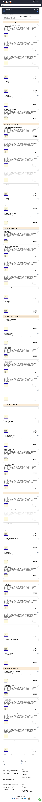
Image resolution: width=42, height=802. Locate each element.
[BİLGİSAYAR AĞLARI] (6, 534)
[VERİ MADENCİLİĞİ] (6, 736)
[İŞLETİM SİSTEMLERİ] (6, 431)
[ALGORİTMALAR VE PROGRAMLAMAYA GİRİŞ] (6, 136)
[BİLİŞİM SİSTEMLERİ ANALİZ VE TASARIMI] (6, 681)
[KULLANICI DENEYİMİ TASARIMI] (6, 621)
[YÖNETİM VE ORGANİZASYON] (6, 223)
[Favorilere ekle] (37, 25)
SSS (13, 789)
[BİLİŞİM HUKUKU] (6, 562)
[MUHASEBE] (6, 241)
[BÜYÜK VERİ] (6, 575)
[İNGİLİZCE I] (6, 63)
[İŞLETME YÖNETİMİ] (6, 77)
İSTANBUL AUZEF (6, 787)
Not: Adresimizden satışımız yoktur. (10, 779)
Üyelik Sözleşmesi (25, 776)
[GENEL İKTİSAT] (6, 49)
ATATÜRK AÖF (5, 789)
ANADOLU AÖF (6, 786)
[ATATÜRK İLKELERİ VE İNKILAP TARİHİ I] (6, 35)
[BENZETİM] (6, 505)
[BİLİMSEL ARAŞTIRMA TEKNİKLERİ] (6, 548)
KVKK (23, 772)
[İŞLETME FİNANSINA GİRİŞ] (6, 445)
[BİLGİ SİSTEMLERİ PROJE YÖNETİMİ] (6, 519)
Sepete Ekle (35, 35)
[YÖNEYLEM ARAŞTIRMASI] (6, 487)
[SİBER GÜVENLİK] (6, 708)
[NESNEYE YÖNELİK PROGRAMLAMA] (6, 255)
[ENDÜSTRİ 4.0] (6, 593)
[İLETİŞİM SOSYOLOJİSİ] (6, 343)
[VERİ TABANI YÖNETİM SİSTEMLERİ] (6, 385)
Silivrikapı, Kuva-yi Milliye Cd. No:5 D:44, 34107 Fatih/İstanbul (11, 777)
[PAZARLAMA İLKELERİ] (6, 283)
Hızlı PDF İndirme (15, 790)
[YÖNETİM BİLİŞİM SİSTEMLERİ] (6, 118)
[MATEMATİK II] (6, 194)
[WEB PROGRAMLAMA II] (6, 473)
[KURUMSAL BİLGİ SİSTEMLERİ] (6, 694)
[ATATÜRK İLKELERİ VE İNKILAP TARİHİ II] (6, 151)
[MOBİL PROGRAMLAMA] (6, 459)
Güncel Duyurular (25, 771)
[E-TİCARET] (6, 417)
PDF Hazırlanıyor (34, 749)
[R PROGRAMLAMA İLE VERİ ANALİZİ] (6, 649)
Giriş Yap (14, 787)
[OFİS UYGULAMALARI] (6, 371)
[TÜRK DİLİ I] (6, 105)
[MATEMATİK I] (6, 91)
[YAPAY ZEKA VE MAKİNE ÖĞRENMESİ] (6, 750)
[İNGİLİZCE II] (6, 180)
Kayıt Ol (13, 786)
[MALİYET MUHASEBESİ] (6, 356)
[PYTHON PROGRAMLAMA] (6, 635)
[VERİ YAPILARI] (6, 311)
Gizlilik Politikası (24, 774)
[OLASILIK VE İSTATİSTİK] (6, 269)
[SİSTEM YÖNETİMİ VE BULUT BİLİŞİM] (6, 722)
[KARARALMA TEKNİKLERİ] (6, 607)
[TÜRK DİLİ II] (6, 209)
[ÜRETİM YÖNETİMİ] (6, 297)
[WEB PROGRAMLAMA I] (6, 399)
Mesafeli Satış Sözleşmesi (26, 777)
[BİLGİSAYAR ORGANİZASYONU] (6, 329)
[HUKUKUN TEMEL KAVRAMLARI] (6, 165)
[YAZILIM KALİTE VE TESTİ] (6, 663)
